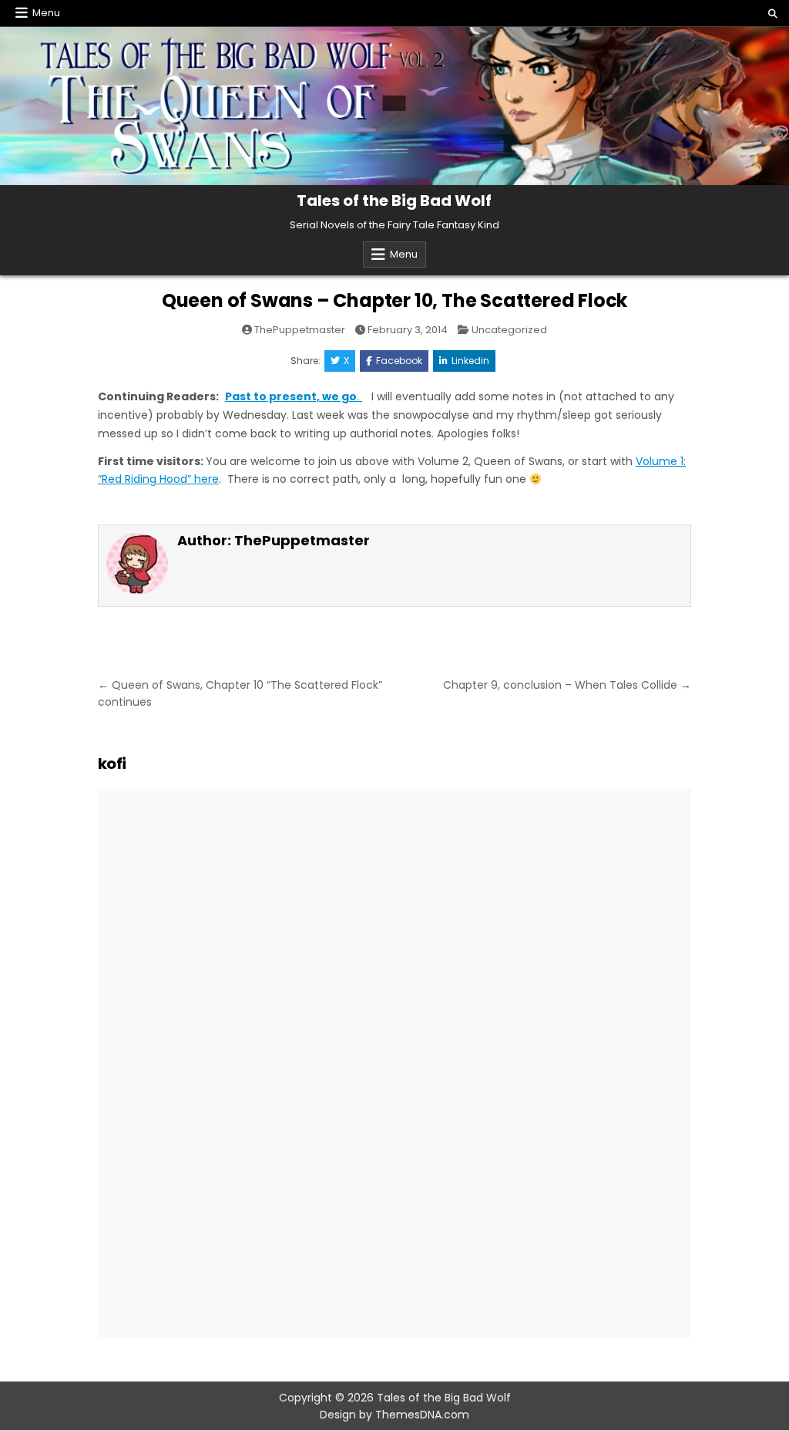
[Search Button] (772, 13)
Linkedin (470, 360)
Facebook (399, 360)
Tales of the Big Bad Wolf (394, 200)
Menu (46, 12)
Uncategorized (509, 329)
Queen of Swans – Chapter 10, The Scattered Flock (394, 300)
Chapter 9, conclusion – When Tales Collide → (567, 685)
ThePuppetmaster (299, 330)
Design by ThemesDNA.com (394, 1414)
